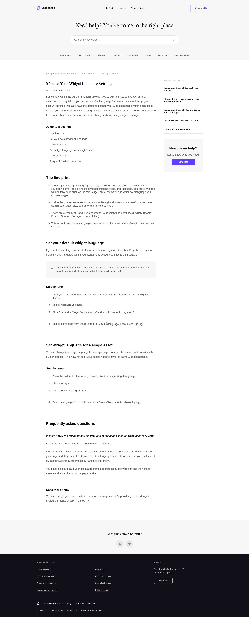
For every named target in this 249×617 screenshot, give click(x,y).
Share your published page (177, 129)
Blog (69, 603)
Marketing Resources (53, 603)
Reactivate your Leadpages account (181, 121)
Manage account (109, 73)
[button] (119, 543)
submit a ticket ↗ (79, 500)
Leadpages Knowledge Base (61, 73)
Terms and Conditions (85, 603)
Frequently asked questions (65, 161)
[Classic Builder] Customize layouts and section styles (181, 100)
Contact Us (201, 8)
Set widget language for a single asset (71, 150)
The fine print (57, 133)
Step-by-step (60, 144)
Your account (88, 73)
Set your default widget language (68, 139)
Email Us (183, 162)
